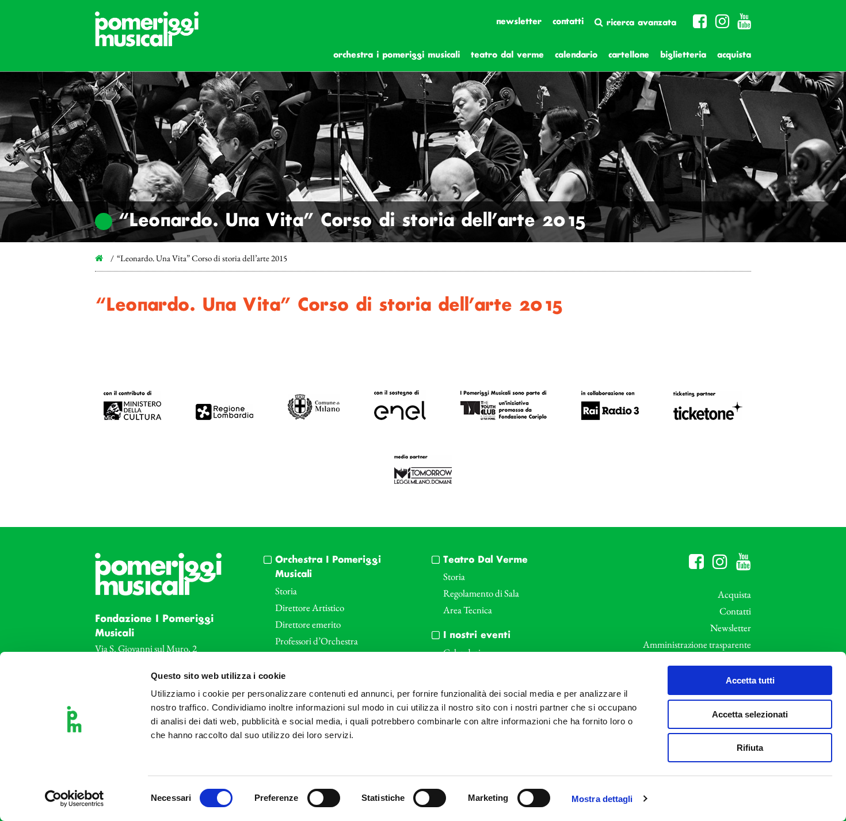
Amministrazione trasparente (697, 644)
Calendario (576, 55)
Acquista (734, 55)
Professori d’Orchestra (316, 641)
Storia (286, 591)
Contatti (568, 22)
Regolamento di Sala (481, 593)
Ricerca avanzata (639, 23)
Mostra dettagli (602, 799)
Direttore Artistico (309, 607)
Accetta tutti (750, 680)
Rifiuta (750, 748)
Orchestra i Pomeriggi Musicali (396, 55)
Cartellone (628, 55)
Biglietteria (683, 55)
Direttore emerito (308, 624)
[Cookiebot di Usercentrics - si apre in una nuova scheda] (74, 798)
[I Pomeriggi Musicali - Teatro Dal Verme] (147, 34)
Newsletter (519, 22)
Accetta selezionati (750, 714)
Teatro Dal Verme (507, 55)
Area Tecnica (467, 610)
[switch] (323, 798)
